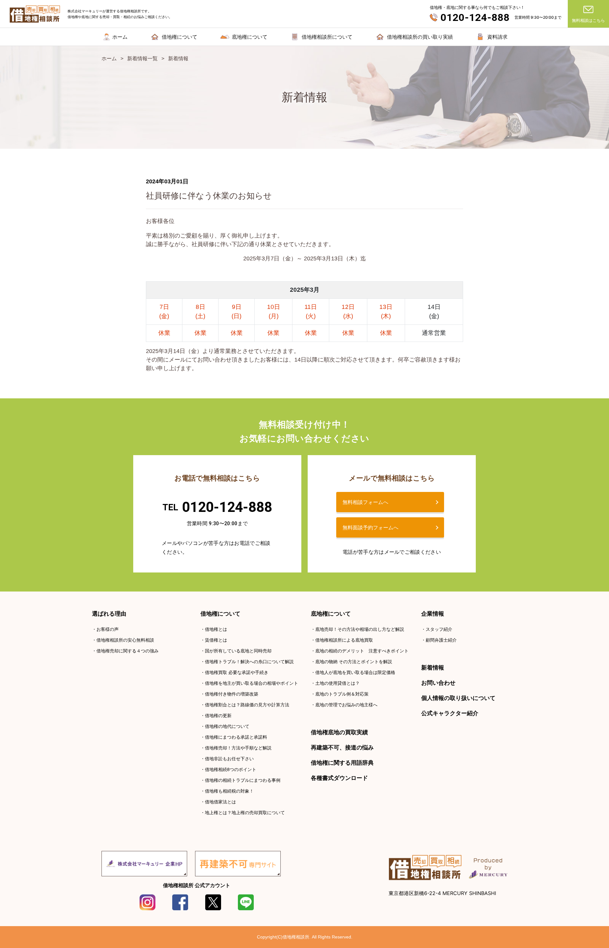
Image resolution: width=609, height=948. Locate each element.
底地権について (331, 614)
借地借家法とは (220, 801)
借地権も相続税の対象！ (229, 791)
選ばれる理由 (109, 614)
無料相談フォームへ (365, 502)
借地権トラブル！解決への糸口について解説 (249, 661)
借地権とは (216, 629)
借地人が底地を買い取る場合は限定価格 (355, 672)
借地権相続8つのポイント (230, 769)
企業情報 (432, 614)
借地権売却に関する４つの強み (127, 650)
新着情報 (432, 667)
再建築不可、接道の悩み (342, 747)
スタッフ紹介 (439, 629)
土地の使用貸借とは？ (337, 683)
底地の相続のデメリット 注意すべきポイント (362, 650)
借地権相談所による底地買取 (344, 640)
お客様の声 (107, 629)
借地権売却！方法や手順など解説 (238, 747)
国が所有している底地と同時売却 (238, 650)
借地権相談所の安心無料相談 (125, 640)
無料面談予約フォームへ (370, 527)
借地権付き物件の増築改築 (231, 693)
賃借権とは (216, 640)
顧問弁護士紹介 (441, 640)
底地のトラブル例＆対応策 (342, 693)
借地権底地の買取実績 (339, 732)
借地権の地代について (227, 726)
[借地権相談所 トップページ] (35, 14)
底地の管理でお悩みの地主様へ (346, 704)
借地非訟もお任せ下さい (229, 758)
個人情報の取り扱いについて (458, 698)
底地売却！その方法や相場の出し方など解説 (359, 629)
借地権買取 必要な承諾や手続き (236, 672)
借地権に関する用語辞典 (342, 763)
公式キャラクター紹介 (449, 713)
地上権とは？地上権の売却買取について (245, 812)
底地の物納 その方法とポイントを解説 (353, 661)
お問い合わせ (438, 683)
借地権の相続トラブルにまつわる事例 (242, 780)
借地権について (220, 614)
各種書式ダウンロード (339, 778)
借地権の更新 (218, 715)
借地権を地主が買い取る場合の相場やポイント (251, 683)
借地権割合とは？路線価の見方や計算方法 (247, 704)
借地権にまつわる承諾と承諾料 (236, 737)
